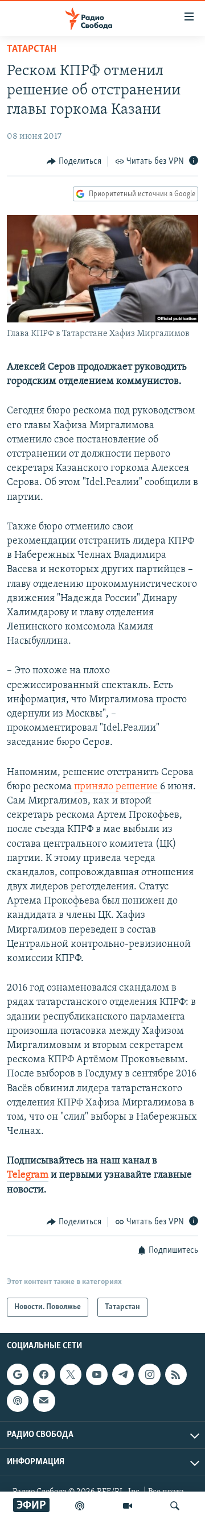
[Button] (74, 161)
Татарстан (31, 49)
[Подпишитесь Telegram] (123, 1374)
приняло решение (117, 787)
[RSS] (176, 1374)
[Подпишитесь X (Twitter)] (70, 1374)
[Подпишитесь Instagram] (149, 1374)
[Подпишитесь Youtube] (97, 1374)
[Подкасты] (17, 1401)
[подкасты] (80, 1506)
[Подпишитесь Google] (17, 1374)
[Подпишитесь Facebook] (44, 1374)
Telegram (27, 1175)
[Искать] (175, 1506)
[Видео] (127, 1506)
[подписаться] (44, 1401)
